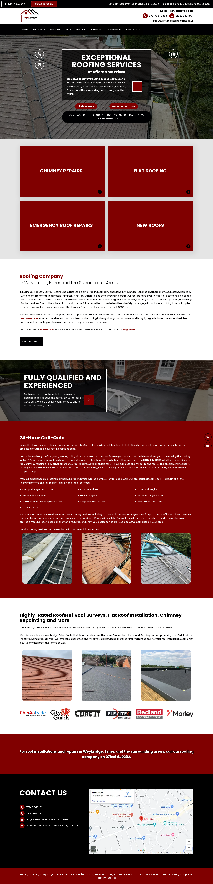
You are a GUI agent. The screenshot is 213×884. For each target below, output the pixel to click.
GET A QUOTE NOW (44, 4)
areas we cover (29, 318)
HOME (25, 29)
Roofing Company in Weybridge (36, 874)
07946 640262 (183, 4)
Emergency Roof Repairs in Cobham (125, 874)
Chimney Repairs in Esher (68, 874)
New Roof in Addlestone (158, 874)
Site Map (112, 877)
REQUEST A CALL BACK (15, 4)
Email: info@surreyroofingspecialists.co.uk (134, 4)
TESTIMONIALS (114, 29)
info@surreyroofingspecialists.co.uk (173, 20)
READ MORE (31, 341)
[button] (38, 29)
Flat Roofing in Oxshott (93, 874)
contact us (46, 329)
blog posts (128, 329)
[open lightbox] (47, 558)
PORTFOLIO (96, 29)
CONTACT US (133, 29)
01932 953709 (202, 4)
